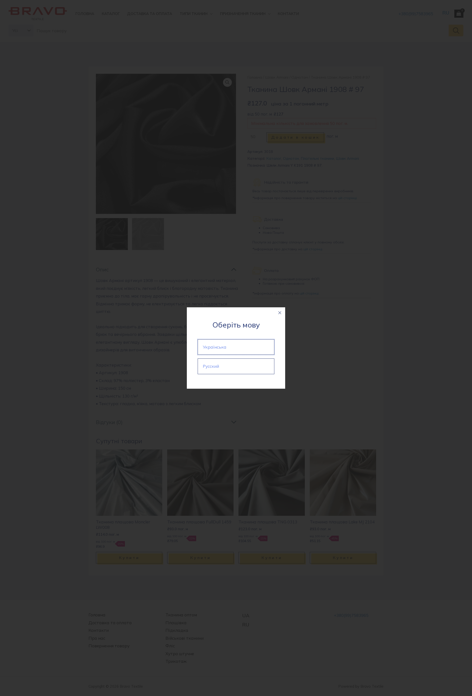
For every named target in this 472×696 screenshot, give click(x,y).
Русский (211, 366)
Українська (214, 347)
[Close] (279, 312)
